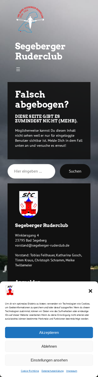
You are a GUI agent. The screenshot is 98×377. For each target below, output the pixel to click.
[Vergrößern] (35, 197)
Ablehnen (49, 346)
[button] (90, 290)
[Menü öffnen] (18, 69)
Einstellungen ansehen (49, 360)
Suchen (75, 171)
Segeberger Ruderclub (40, 51)
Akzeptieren (49, 332)
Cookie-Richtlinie (30, 370)
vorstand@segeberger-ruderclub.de (42, 245)
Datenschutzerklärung (52, 370)
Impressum (71, 370)
